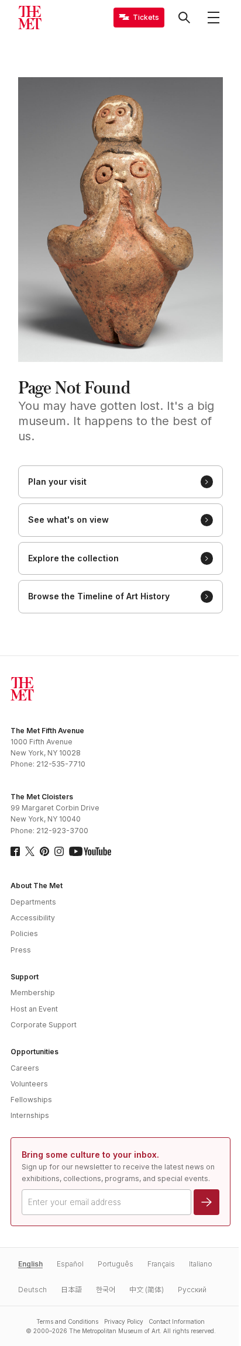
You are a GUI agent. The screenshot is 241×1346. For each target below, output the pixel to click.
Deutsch (32, 1289)
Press (21, 949)
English (30, 1263)
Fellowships (31, 1099)
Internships (30, 1115)
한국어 (105, 1289)
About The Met (37, 885)
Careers (25, 1068)
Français (161, 1263)
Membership (33, 992)
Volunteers (29, 1083)
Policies (24, 933)
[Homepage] (30, 17)
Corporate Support (44, 1024)
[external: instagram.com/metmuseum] (59, 851)
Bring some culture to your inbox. (90, 1154)
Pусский (192, 1289)
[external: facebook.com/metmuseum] (15, 851)
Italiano (200, 1263)
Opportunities (34, 1051)
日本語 (71, 1289)
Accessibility (33, 917)
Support (25, 976)
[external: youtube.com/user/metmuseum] (90, 851)
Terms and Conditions (67, 1321)
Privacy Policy (123, 1321)
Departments (33, 902)
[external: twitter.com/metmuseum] (30, 851)
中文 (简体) (146, 1289)
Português (115, 1263)
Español (70, 1263)
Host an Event (34, 1009)
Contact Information (177, 1321)
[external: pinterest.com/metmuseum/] (44, 851)
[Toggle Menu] (213, 17)
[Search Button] (184, 17)
